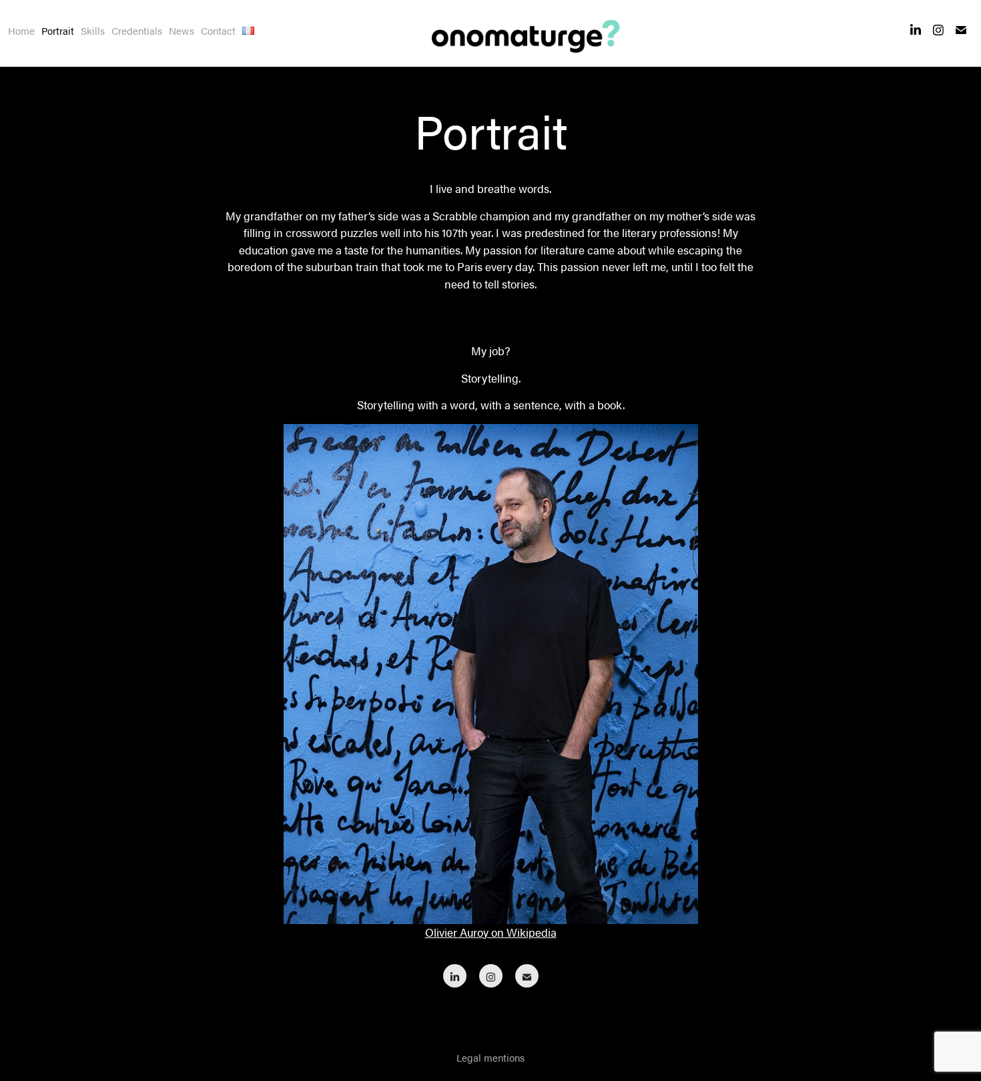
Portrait (57, 30)
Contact (218, 30)
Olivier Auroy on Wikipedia (491, 932)
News (181, 30)
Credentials (136, 30)
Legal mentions (490, 1057)
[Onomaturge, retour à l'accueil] (521, 33)
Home (21, 30)
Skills (93, 30)
